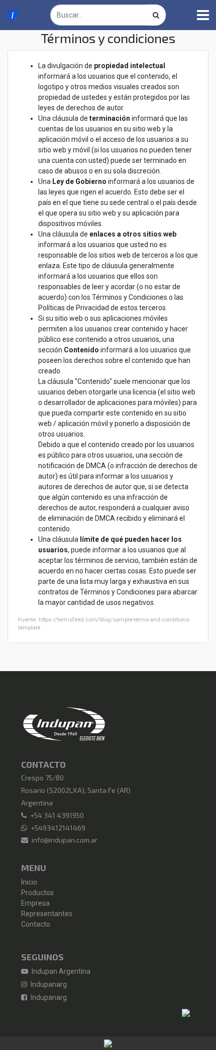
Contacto (35, 924)
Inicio (29, 882)
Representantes (46, 914)
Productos (37, 893)
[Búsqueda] (156, 15)
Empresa (35, 903)
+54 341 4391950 (57, 815)
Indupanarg (48, 984)
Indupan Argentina (60, 971)
